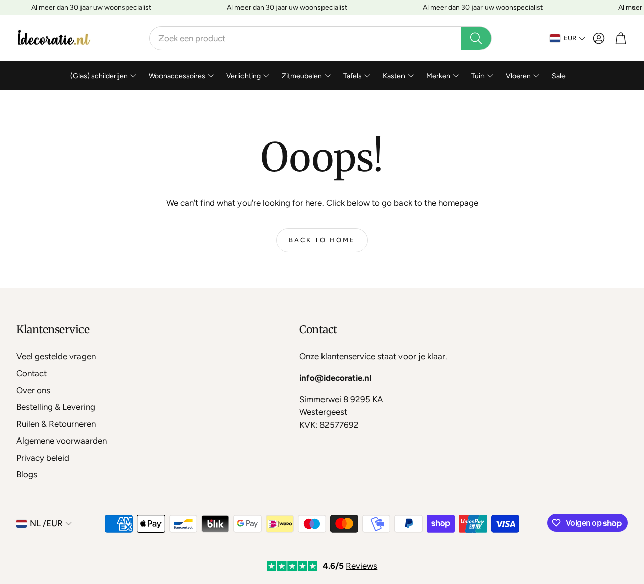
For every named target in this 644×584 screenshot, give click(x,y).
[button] (320, 38)
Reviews (361, 566)
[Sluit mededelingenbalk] (633, 7)
